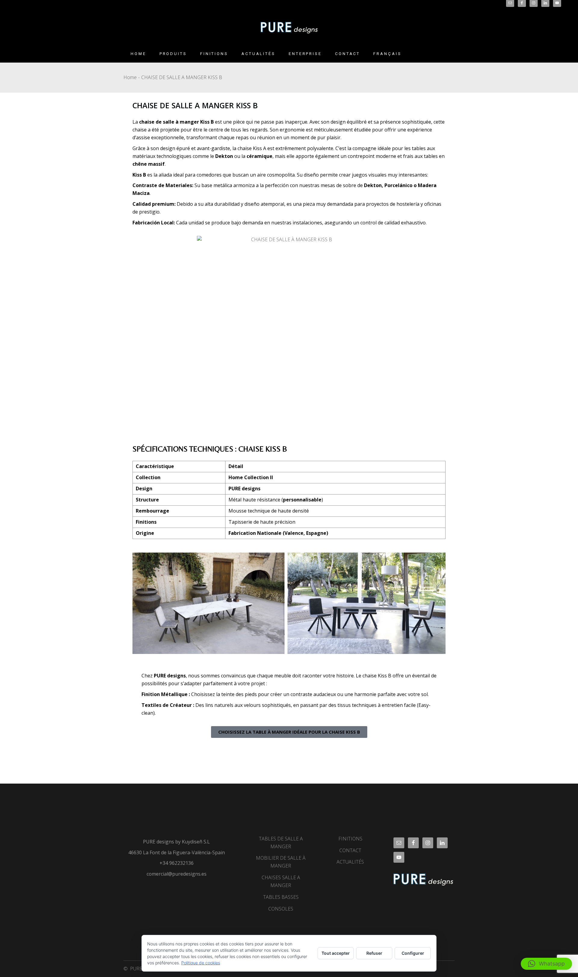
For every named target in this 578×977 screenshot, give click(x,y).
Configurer (413, 953)
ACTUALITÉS (350, 861)
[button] (546, 964)
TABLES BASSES (281, 897)
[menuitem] (387, 54)
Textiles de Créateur (166, 705)
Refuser (374, 953)
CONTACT (350, 850)
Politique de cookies (200, 962)
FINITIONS (350, 838)
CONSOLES (280, 908)
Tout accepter (336, 953)
